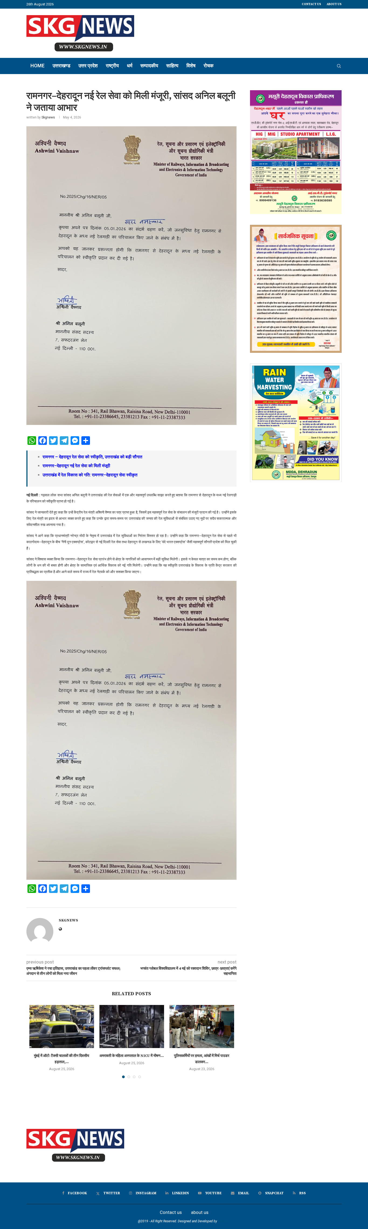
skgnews (224, 1221)
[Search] (339, 66)
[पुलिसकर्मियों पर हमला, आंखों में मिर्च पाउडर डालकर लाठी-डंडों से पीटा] (201, 1026)
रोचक (208, 65)
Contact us (311, 4)
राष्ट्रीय (112, 65)
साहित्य (172, 65)
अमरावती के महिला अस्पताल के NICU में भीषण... (131, 1055)
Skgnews (48, 117)
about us (334, 4)
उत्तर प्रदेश (88, 65)
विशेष (191, 65)
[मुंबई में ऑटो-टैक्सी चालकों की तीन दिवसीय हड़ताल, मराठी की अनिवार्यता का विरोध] (61, 1026)
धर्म (129, 65)
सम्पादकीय (149, 65)
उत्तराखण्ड (61, 65)
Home (37, 65)
